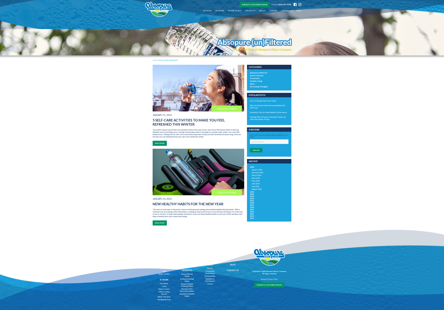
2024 (252, 194)
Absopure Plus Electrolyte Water (187, 290)
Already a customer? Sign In (254, 5)
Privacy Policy (273, 279)
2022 (252, 198)
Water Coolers (164, 274)
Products (250, 10)
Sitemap (264, 279)
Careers (273, 10)
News (252, 84)
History (210, 268)
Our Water (164, 268)
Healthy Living (256, 81)
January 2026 (257, 170)
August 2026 (257, 189)
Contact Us (287, 10)
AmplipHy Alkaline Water (186, 295)
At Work (220, 10)
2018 (252, 207)
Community (255, 78)
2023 (252, 196)
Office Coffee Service (164, 293)
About (262, 10)
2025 (252, 192)
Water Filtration (164, 297)
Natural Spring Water (187, 275)
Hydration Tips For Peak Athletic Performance (268, 112)
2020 (252, 203)
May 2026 (256, 181)
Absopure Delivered (258, 73)
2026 (252, 167)
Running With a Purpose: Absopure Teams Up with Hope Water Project (268, 118)
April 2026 (256, 178)
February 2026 (257, 172)
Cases (164, 271)
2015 (252, 214)
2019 (252, 205)
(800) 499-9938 (284, 4)
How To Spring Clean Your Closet (263, 101)
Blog (299, 10)
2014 (252, 216)
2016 (252, 211)
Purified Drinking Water (187, 280)
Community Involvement (210, 272)
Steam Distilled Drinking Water (187, 285)
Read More (160, 143)
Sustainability (210, 276)
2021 (252, 201)
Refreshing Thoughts (259, 86)
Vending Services (164, 299)
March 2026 (256, 175)
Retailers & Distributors (210, 280)
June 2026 (256, 183)
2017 (252, 209)
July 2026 (255, 186)
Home (155, 60)
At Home (207, 10)
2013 (252, 218)
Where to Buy (235, 10)
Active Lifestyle (256, 75)
